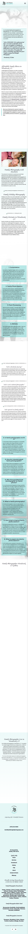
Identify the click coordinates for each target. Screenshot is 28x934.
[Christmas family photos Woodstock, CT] (14, 587)
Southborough (5, 896)
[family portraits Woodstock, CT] (14, 711)
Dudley (4, 890)
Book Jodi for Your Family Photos (14, 22)
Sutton (15, 891)
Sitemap (14, 875)
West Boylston (13, 896)
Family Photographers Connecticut (14, 915)
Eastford (11, 921)
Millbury (13, 892)
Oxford (13, 890)
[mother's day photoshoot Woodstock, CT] (14, 690)
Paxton (11, 898)
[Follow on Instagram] (15, 929)
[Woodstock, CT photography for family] (14, 607)
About (14, 870)
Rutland (24, 896)
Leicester (6, 894)
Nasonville (17, 909)
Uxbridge (4, 892)
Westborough (13, 895)
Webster (8, 890)
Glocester (11, 910)
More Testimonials (14, 425)
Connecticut (23, 99)
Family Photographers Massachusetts (14, 886)
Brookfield (17, 894)
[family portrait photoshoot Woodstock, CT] (14, 628)
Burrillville (12, 907)
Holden (19, 896)
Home (14, 857)
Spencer (12, 894)
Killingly (16, 921)
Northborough (21, 895)
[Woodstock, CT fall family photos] (14, 732)
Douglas (17, 890)
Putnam (22, 919)
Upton (22, 894)
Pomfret (6, 921)
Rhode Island (6, 100)
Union (17, 919)
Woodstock (13, 919)
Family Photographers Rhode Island (14, 903)
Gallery (14, 865)
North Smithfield (20, 907)
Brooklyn (21, 921)
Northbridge (21, 891)
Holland (6, 891)
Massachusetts (15, 99)
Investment (14, 862)
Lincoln (11, 909)
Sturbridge (23, 890)
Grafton (18, 892)
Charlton (11, 891)
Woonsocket (6, 907)
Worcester (23, 892)
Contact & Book (14, 873)
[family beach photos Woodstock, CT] (14, 670)
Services (14, 860)
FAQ (14, 867)
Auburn (9, 892)
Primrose (22, 909)
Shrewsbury (6, 895)
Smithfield (17, 910)
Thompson (6, 919)
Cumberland (6, 909)
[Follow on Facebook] (12, 929)
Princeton (16, 898)
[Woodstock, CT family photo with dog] (14, 649)
